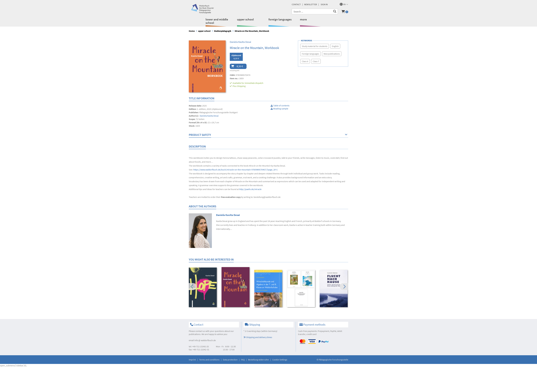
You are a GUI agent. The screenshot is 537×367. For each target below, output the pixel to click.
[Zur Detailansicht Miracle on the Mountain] (236, 287)
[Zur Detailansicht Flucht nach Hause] (334, 288)
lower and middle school (217, 21)
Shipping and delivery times (259, 337)
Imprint (192, 359)
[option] (203, 288)
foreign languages (280, 19)
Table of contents (281, 105)
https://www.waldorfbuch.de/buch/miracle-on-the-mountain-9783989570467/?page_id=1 (235, 169)
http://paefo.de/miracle (250, 189)
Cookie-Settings (279, 359)
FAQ (243, 359)
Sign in (324, 4)
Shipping (241, 86)
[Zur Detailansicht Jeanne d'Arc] (301, 288)
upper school (245, 19)
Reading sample (280, 108)
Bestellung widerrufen (258, 359)
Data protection (230, 359)
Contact (296, 4)
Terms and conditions (209, 359)
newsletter (310, 4)
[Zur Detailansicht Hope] (203, 287)
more (303, 19)
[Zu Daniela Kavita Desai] (200, 230)
